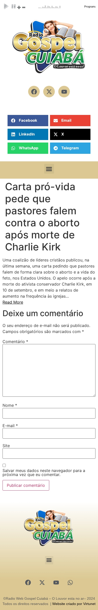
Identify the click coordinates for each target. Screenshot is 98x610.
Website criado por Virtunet (73, 604)
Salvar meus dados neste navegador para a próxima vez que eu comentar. (44, 472)
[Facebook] (28, 582)
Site (6, 446)
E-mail (10, 426)
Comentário (15, 342)
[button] (28, 120)
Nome (10, 405)
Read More (13, 302)
